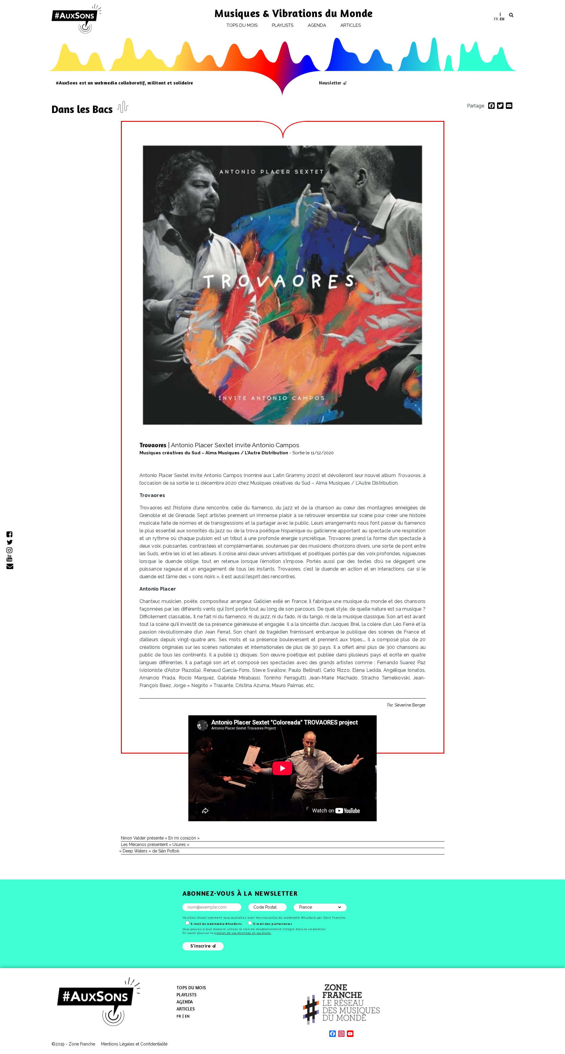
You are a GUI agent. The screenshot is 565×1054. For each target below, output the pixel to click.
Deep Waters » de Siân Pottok (150, 851)
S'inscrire (201, 946)
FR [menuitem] (496, 18)
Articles (350, 25)
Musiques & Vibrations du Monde (294, 13)
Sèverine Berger (410, 705)
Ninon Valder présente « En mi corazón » (160, 838)
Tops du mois (242, 25)
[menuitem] (496, 19)
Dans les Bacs (83, 109)
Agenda (317, 25)
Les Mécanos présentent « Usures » (155, 844)
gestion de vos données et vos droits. (242, 933)
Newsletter (330, 83)
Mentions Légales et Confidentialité (134, 1044)
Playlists (283, 25)
